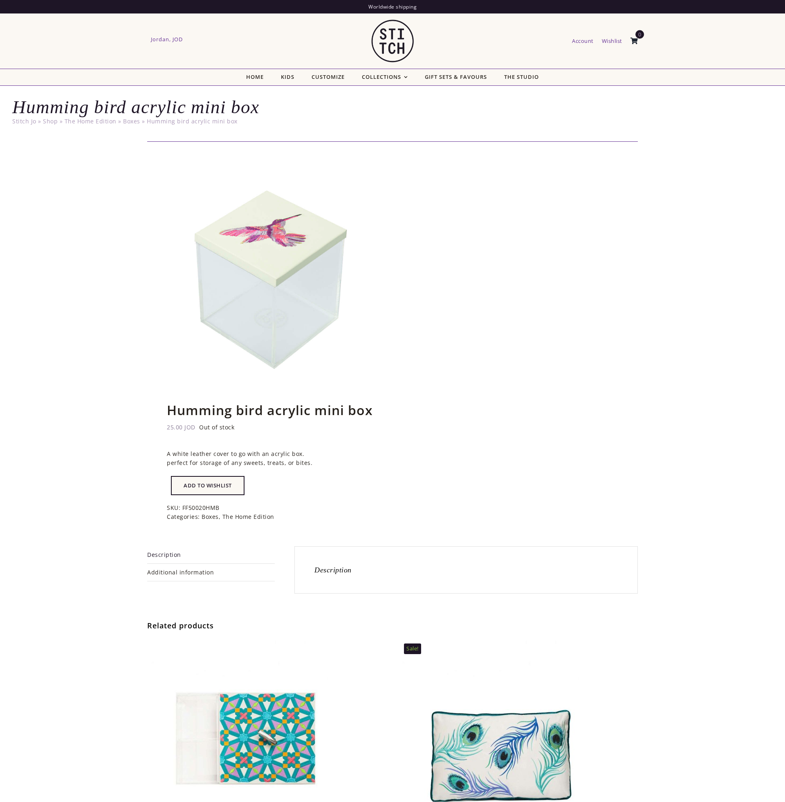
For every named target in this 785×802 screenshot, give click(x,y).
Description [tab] (164, 554)
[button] (207, 485)
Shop (50, 121)
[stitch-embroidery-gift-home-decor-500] (392, 22)
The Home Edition (91, 121)
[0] (634, 41)
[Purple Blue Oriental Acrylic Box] (249, 642)
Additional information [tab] (180, 572)
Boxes (131, 121)
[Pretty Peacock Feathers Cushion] (500, 642)
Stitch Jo (24, 121)
